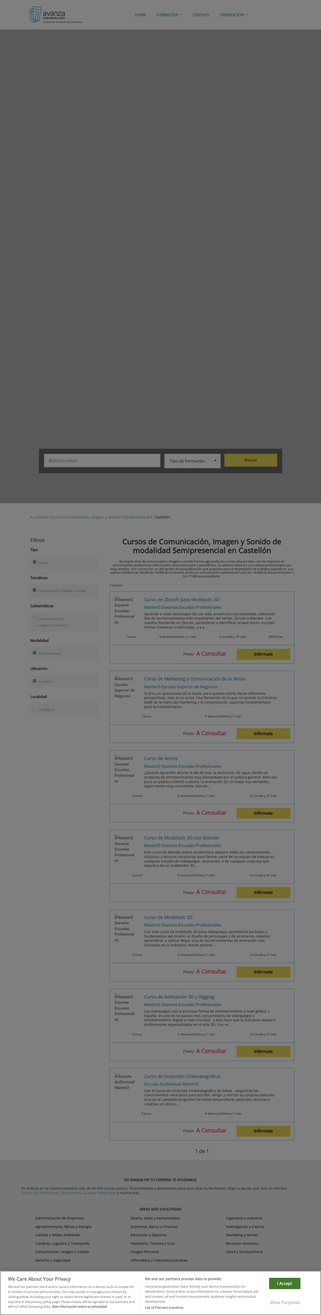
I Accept (284, 1283)
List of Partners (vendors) (164, 1307)
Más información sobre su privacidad (79, 1306)
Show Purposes (285, 1302)
